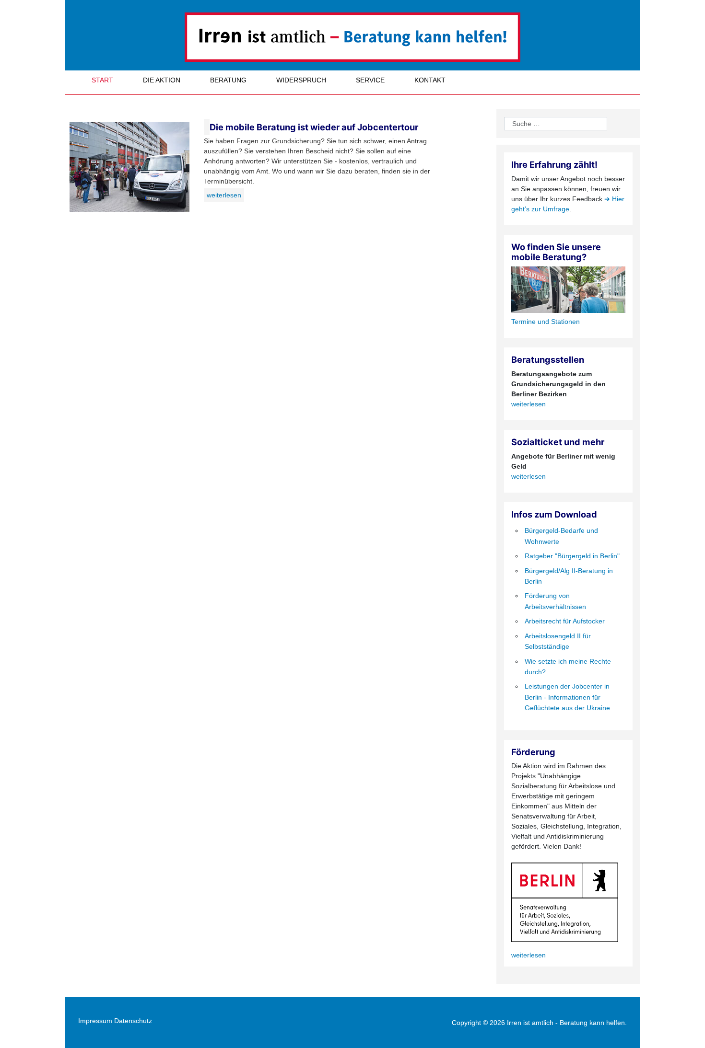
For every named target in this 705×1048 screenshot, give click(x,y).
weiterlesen (224, 195)
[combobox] (555, 123)
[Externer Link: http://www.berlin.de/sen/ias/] (564, 902)
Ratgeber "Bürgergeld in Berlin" (572, 556)
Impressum (95, 1021)
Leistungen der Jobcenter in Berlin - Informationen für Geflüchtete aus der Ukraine (567, 697)
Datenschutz (133, 1021)
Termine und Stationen (545, 321)
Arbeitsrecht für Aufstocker (565, 621)
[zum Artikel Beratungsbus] (207, 127)
